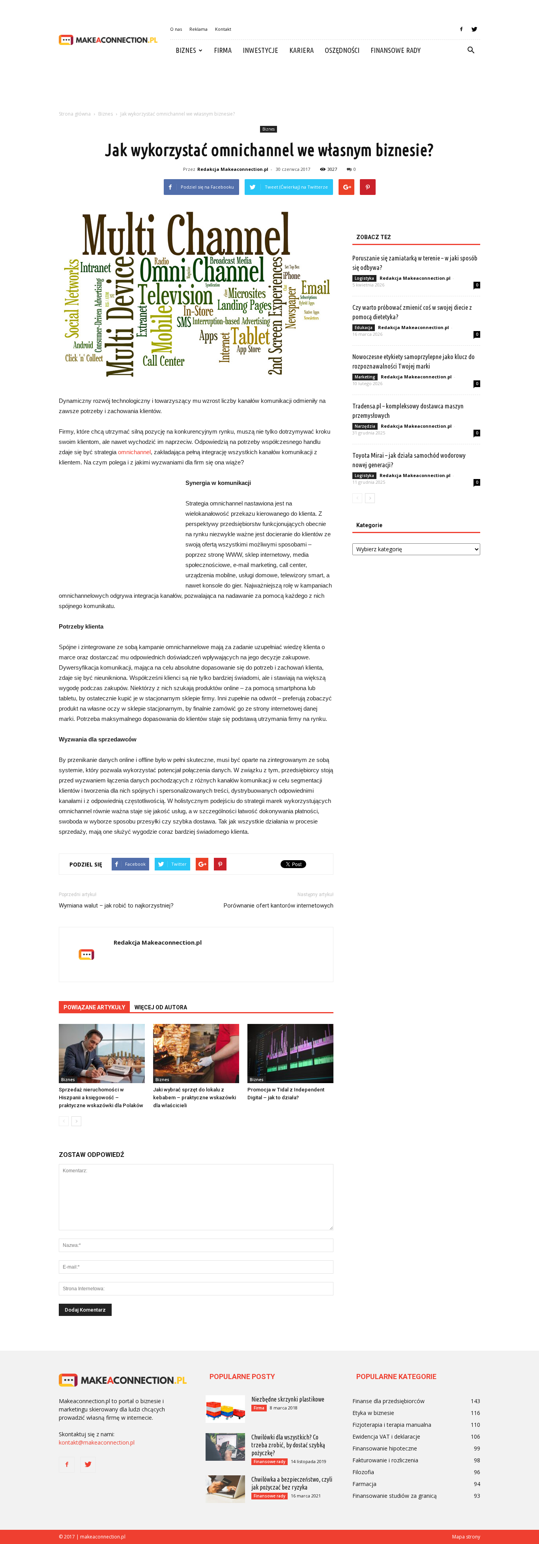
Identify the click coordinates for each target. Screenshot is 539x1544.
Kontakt (223, 29)
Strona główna (75, 113)
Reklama (198, 29)
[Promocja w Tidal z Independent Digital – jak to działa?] (290, 1053)
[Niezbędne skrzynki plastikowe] (225, 1409)
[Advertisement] (269, 88)
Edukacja (363, 327)
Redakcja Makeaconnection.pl (232, 169)
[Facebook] (461, 29)
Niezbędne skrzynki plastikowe (287, 1399)
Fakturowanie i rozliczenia (385, 1460)
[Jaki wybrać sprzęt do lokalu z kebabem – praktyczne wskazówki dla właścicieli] (196, 1053)
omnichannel (134, 452)
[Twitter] (474, 29)
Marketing (365, 377)
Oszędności (342, 50)
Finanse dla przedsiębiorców (388, 1401)
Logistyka (364, 278)
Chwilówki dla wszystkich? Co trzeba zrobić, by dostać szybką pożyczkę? (288, 1445)
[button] (470, 50)
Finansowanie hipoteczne (384, 1448)
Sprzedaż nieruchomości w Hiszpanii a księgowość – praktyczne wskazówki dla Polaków (101, 1097)
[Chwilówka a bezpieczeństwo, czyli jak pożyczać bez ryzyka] (225, 1489)
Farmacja (364, 1484)
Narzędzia (365, 426)
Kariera (301, 50)
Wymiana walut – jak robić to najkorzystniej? (116, 905)
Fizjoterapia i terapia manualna (391, 1424)
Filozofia (363, 1472)
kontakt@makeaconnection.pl (97, 1442)
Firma (223, 50)
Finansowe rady (396, 50)
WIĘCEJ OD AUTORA (161, 1007)
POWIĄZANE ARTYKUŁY (94, 1007)
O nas (176, 29)
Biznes (186, 50)
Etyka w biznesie (373, 1413)
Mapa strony (466, 1536)
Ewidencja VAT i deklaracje (386, 1436)
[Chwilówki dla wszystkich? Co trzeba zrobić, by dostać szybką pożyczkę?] (225, 1447)
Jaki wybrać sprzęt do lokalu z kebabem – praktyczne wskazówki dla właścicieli (194, 1097)
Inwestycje (260, 50)
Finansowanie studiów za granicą (394, 1495)
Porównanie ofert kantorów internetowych (278, 905)
